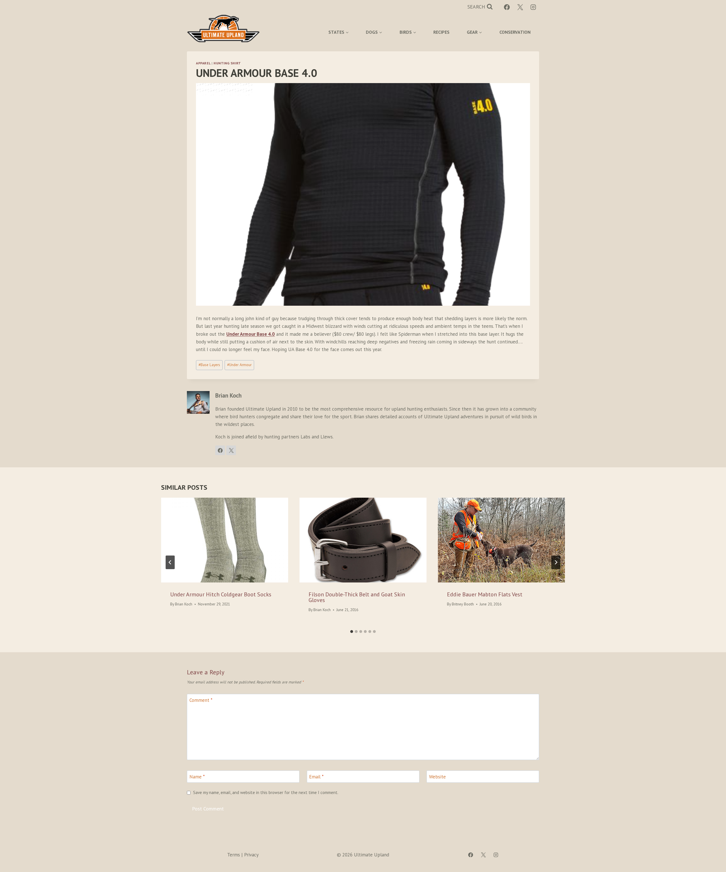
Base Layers (209, 364)
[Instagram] (533, 7)
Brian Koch (183, 604)
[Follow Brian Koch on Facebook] (220, 450)
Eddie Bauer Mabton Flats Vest (484, 594)
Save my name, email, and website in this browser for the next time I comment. (265, 792)
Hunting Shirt (227, 63)
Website (437, 777)
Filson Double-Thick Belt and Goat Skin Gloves (357, 597)
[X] (520, 7)
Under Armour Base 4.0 (250, 334)
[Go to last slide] (170, 562)
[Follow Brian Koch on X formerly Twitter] (231, 450)
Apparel (203, 63)
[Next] (555, 562)
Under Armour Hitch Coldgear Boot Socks (220, 594)
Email (316, 777)
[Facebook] (507, 7)
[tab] (351, 631)
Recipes (441, 32)
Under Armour (239, 364)
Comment (200, 700)
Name (197, 777)
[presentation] (224, 540)
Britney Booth (463, 604)
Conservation (515, 32)
